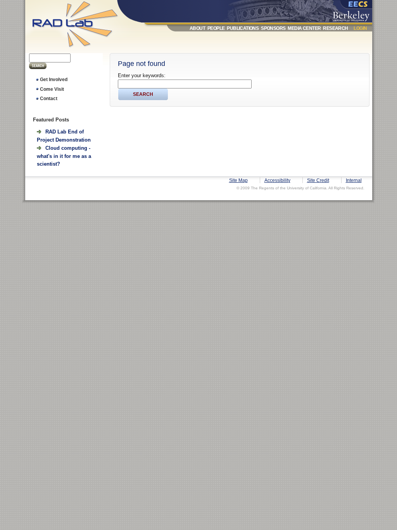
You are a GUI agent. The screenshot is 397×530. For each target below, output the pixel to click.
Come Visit (52, 89)
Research (335, 28)
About (197, 28)
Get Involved (53, 79)
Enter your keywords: (142, 75)
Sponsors (273, 28)
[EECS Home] (352, 5)
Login (360, 28)
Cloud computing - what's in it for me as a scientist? (64, 156)
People (215, 28)
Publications (243, 28)
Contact (48, 98)
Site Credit (318, 180)
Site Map (238, 180)
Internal (354, 180)
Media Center (304, 28)
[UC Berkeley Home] (352, 14)
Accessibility (277, 180)
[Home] (82, 49)
